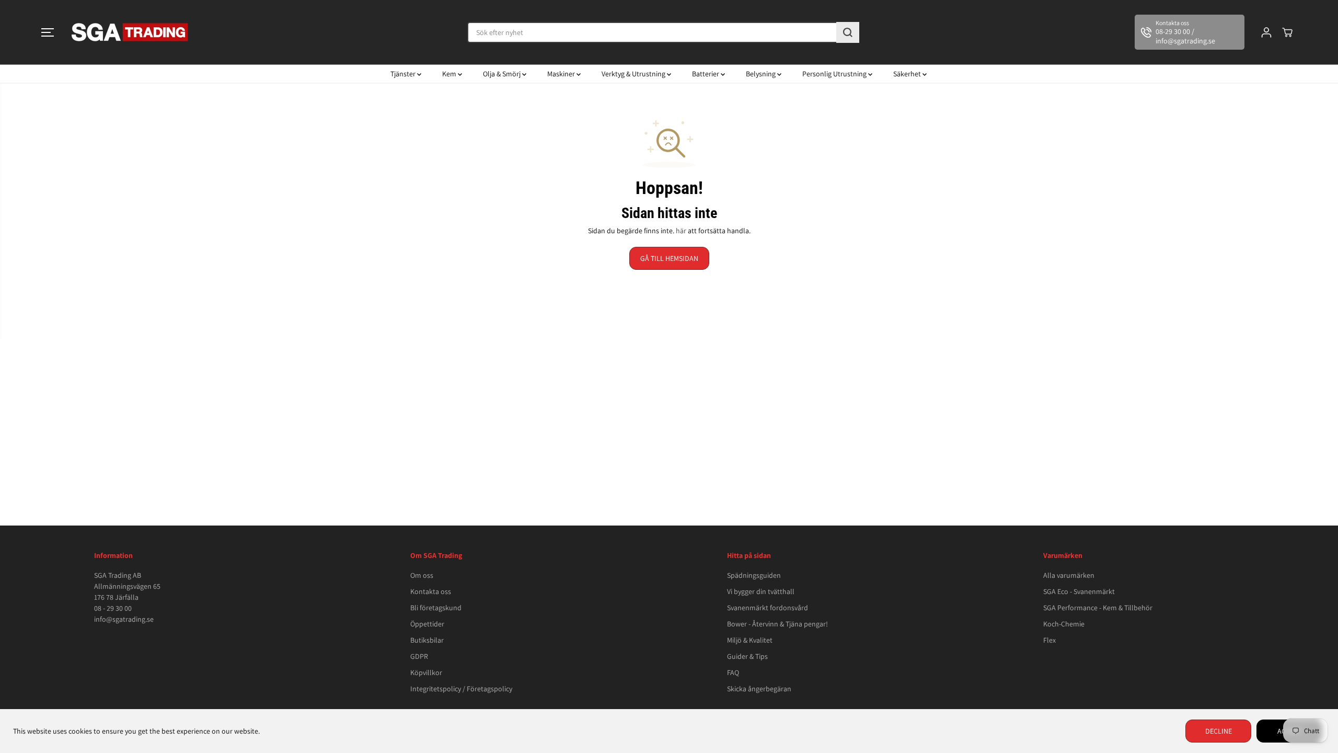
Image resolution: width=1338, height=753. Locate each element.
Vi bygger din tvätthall (760, 591)
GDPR (419, 656)
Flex (1049, 640)
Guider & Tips (747, 656)
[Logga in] (1266, 32)
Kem (450, 73)
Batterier (706, 73)
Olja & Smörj (502, 73)
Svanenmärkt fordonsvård (767, 607)
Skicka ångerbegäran (759, 688)
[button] (47, 32)
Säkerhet (907, 73)
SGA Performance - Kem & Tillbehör (1097, 607)
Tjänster (403, 73)
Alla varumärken (1068, 575)
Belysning (761, 73)
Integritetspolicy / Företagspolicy (461, 688)
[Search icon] (847, 32)
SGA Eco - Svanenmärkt (1079, 591)
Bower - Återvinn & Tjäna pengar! (777, 624)
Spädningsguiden (754, 575)
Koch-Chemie (1064, 624)
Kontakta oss (430, 591)
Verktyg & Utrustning (634, 73)
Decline (1218, 731)
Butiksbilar (427, 640)
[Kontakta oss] (1189, 32)
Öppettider (427, 624)
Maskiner (561, 73)
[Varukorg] (1287, 32)
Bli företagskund (436, 607)
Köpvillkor (426, 672)
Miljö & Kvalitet (749, 640)
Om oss (421, 575)
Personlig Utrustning (835, 73)
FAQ (733, 672)
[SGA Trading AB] (130, 32)
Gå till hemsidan (669, 258)
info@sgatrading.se (124, 619)
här (681, 230)
